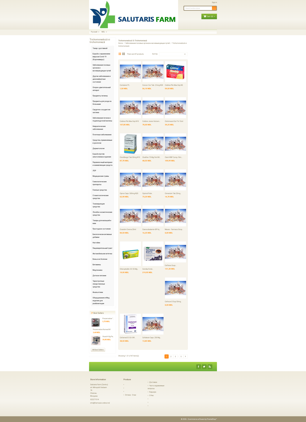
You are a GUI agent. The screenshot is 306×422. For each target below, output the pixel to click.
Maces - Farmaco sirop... (174, 229)
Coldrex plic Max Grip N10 (129, 121)
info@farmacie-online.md (100, 403)
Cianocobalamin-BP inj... (151, 229)
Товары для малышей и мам (102, 222)
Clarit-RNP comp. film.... (174, 157)
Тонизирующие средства (99, 205)
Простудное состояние (102, 229)
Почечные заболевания (102, 135)
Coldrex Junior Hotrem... (151, 121)
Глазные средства (100, 190)
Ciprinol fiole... (147, 193)
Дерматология (98, 148)
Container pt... (125, 85)
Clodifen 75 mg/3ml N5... (151, 157)
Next (185, 356)
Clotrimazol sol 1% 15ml (174, 121)
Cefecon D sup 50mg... (173, 302)
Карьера (152, 392)
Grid (120, 54)
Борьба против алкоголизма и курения (102, 155)
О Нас (151, 395)
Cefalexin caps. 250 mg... (151, 338)
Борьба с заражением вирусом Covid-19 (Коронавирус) (101, 56)
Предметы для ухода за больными (102, 102)
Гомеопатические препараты (100, 183)
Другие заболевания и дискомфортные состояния (102, 79)
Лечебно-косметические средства (102, 213)
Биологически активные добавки (102, 235)
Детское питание (99, 276)
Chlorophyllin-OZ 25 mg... (129, 269)
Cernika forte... (147, 269)
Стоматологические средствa (101, 196)
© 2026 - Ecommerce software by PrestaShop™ (199, 419)
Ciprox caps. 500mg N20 (129, 193)
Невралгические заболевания (99, 127)
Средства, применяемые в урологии (102, 141)
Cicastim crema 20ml (128, 229)
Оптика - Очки (130, 395)
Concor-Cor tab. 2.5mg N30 (152, 85)
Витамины (97, 265)
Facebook (198, 366)
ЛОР (94, 171)
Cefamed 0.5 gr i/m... (128, 338)
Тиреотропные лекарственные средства (99, 284)
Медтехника (97, 270)
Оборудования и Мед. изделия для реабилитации (101, 300)
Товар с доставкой (100, 48)
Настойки (96, 243)
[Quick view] (138, 63)
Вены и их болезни (100, 259)
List (123, 54)
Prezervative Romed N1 (102, 329)
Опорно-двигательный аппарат (102, 88)
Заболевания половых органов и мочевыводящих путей (102, 68)
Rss (210, 366)
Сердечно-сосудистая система (101, 111)
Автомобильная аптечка (102, 254)
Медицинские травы (101, 176)
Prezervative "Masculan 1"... (112, 318)
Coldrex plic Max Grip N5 (174, 85)
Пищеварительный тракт (102, 248)
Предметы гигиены (100, 96)
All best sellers (98, 350)
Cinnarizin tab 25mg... (173, 193)
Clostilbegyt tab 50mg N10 (130, 157)
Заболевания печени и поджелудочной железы (102, 119)
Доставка (153, 382)
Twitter (204, 366)
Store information (98, 379)
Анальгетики (98, 292)
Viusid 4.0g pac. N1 (109, 336)
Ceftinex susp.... (171, 265)
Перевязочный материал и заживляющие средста (102, 163)
